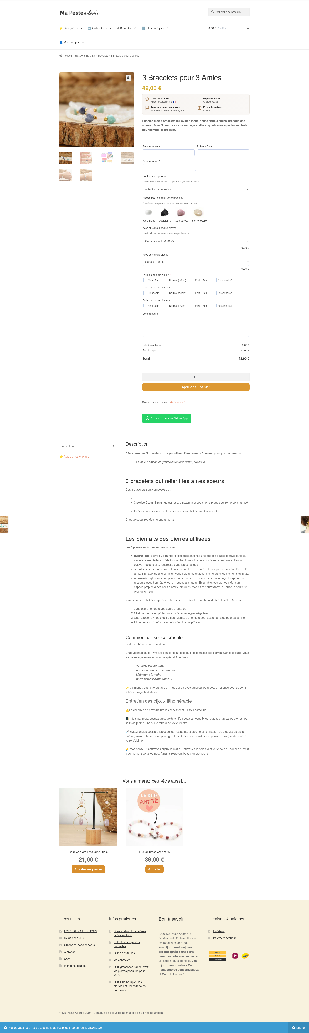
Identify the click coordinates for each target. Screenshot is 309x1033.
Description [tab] (66, 446)
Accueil (68, 55)
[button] (128, 78)
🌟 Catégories (68, 28)
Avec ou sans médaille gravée (165, 228)
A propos (69, 952)
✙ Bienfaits (124, 28)
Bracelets (102, 55)
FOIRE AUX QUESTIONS (80, 931)
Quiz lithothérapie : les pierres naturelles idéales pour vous (130, 986)
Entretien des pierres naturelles (127, 944)
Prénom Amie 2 (206, 146)
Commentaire (150, 313)
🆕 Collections (97, 28)
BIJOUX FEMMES (84, 55)
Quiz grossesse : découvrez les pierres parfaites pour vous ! (131, 971)
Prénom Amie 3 (151, 161)
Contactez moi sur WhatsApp (169, 418)
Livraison (219, 931)
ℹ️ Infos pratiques (152, 28)
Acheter (154, 869)
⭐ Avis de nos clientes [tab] (74, 456)
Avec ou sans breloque (161, 254)
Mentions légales (75, 966)
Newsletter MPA (74, 938)
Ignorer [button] (300, 1027)
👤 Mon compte (69, 42)
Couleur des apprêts (160, 176)
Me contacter (122, 960)
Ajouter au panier (196, 387)
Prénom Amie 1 (151, 146)
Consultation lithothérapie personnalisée (130, 933)
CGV (67, 959)
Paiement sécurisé (225, 938)
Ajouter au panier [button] (88, 869)
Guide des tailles (124, 953)
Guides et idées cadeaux (79, 945)
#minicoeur (177, 402)
